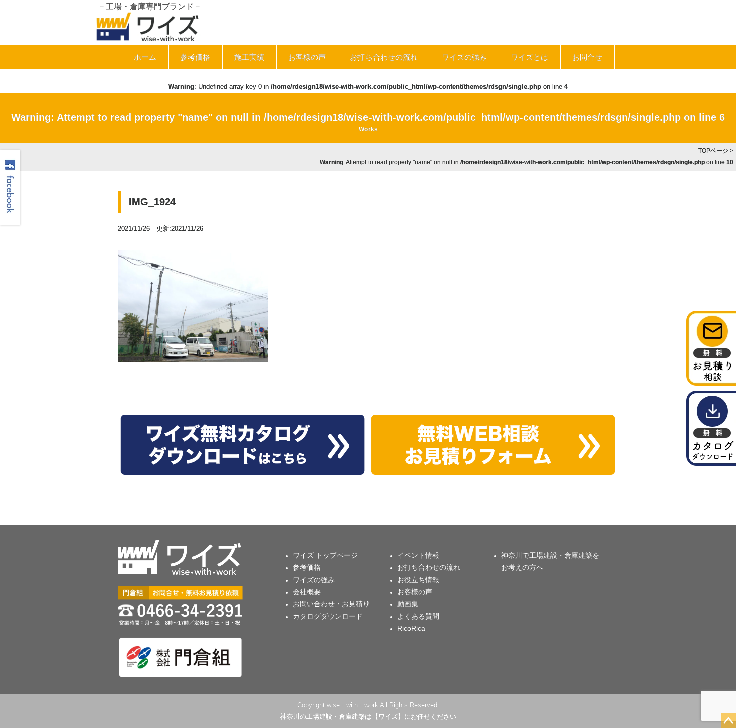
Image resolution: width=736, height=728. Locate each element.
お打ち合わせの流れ (384, 57)
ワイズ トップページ (325, 555)
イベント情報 (418, 555)
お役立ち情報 (418, 580)
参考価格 (195, 57)
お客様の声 (307, 57)
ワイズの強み (464, 57)
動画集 (407, 604)
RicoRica (411, 628)
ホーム (145, 57)
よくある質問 (418, 616)
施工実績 (249, 57)
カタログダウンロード (328, 616)
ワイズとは (529, 57)
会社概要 (307, 592)
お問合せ (587, 57)
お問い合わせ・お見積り (331, 604)
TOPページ (713, 150)
